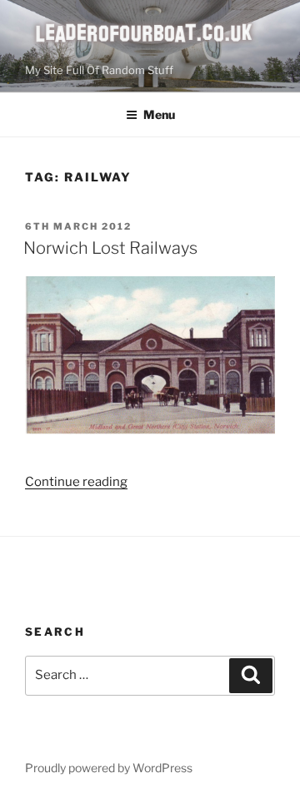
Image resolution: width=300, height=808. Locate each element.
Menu (159, 114)
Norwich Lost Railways (110, 248)
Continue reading (76, 481)
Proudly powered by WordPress (108, 768)
